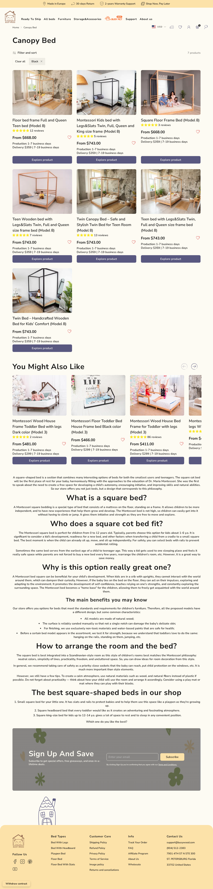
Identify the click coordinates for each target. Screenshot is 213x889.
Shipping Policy (98, 842)
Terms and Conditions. (167, 764)
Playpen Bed (58, 853)
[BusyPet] (113, 19)
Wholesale (134, 864)
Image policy (97, 864)
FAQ (130, 848)
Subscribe (172, 757)
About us (146, 19)
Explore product (42, 160)
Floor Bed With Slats (63, 864)
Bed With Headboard (63, 848)
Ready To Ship (31, 19)
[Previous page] (184, 366)
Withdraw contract (16, 883)
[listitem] (54, 4)
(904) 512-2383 (176, 848)
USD (159, 26)
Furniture (64, 19)
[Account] (188, 27)
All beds (49, 19)
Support (131, 19)
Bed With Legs (59, 842)
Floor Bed (56, 859)
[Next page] (194, 366)
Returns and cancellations (104, 870)
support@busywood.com (181, 842)
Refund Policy (97, 848)
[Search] (206, 27)
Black (35, 61)
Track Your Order (137, 842)
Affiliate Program (138, 853)
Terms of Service (99, 859)
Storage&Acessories (87, 19)
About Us (133, 859)
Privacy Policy (97, 853)
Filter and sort (27, 53)
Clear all (20, 61)
